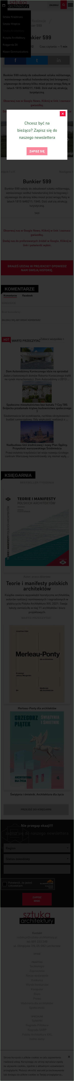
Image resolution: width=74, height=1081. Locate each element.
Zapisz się (37, 151)
